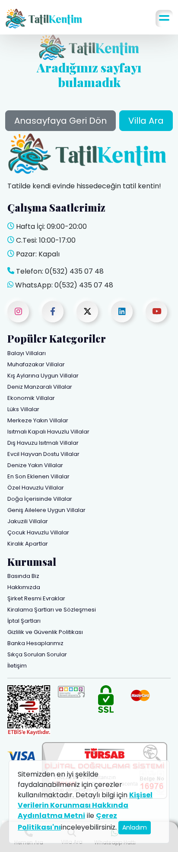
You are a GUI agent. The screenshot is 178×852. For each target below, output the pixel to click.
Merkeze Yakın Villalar (37, 420)
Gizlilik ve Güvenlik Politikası (45, 632)
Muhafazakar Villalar (36, 364)
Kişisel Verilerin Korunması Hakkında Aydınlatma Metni (85, 805)
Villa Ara (146, 121)
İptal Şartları (24, 621)
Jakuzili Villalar (27, 521)
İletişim (17, 666)
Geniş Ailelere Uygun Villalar (46, 510)
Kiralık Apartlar (27, 544)
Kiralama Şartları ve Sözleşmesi (51, 609)
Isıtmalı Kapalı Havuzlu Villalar (48, 432)
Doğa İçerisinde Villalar (39, 499)
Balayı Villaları (26, 353)
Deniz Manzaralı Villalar (39, 387)
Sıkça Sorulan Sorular (37, 654)
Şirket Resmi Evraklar (36, 598)
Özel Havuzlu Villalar (35, 488)
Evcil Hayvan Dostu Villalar (43, 454)
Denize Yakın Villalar (35, 465)
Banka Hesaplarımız (35, 643)
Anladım (134, 827)
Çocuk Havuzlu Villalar (38, 532)
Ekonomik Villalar (31, 398)
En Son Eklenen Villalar (38, 476)
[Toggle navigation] (164, 18)
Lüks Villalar (23, 409)
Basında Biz (23, 576)
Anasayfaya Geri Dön (60, 121)
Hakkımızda (23, 587)
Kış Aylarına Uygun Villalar (43, 375)
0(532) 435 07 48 (74, 271)
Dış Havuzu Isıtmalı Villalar (43, 443)
